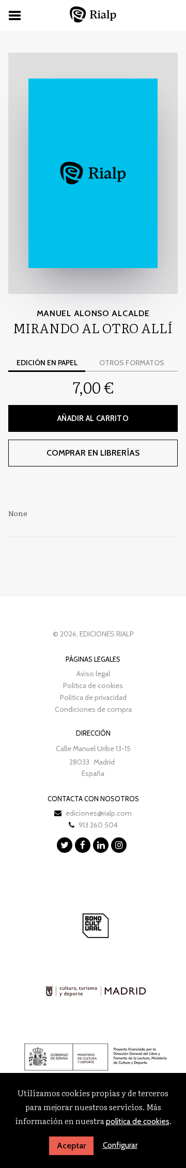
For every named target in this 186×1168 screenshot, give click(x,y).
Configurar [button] (120, 1145)
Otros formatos (131, 362)
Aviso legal (93, 673)
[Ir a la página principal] (93, 14)
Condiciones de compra (93, 709)
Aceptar (71, 1145)
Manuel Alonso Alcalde (93, 313)
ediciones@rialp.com (99, 813)
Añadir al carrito (93, 418)
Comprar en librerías (93, 453)
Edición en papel (47, 362)
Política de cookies (93, 685)
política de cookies (137, 1121)
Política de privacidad (93, 697)
